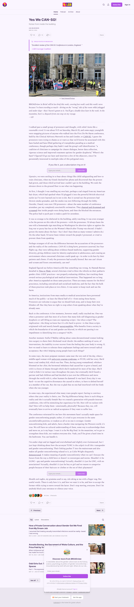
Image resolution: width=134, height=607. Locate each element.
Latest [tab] (37, 520)
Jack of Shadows (43, 536)
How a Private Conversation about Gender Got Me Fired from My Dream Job (55, 527)
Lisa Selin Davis (34, 28)
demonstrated (35, 454)
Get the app (77, 597)
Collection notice (84, 592)
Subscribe (117, 5)
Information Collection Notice (66, 583)
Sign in (127, 5)
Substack (56, 603)
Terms (75, 592)
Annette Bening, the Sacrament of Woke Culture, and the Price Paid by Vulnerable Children (56, 546)
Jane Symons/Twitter (68, 98)
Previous (37, 510)
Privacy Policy (83, 583)
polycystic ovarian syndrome (64, 359)
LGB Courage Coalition (41, 49)
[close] (87, 549)
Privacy (69, 592)
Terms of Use (77, 581)
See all (33, 580)
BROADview (49, 41)
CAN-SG (87, 136)
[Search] (104, 5)
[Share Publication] (108, 5)
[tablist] (39, 520)
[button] (55, 11)
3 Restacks (53, 495)
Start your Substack (61, 597)
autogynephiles (66, 326)
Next (98, 510)
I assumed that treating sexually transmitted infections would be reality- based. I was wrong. (57, 532)
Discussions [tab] (45, 520)
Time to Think (45, 271)
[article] (67, 532)
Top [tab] (31, 520)
